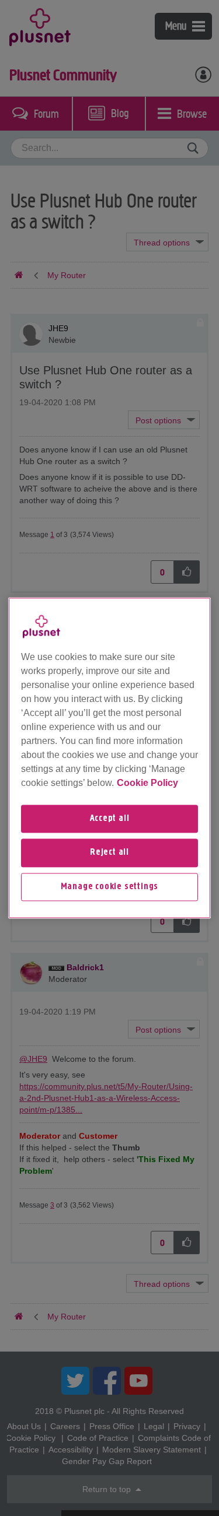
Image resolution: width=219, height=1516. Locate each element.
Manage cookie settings (110, 887)
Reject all (109, 853)
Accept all (110, 818)
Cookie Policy (147, 783)
